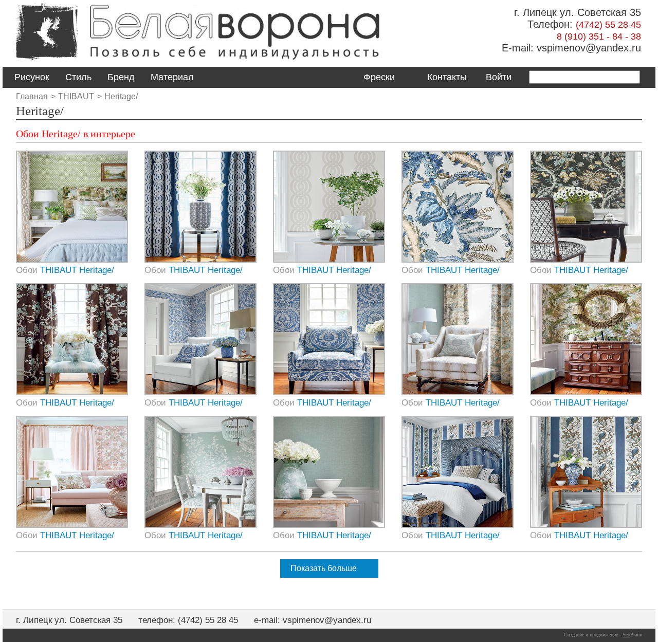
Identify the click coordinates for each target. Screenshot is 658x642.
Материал (172, 77)
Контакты (447, 77)
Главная (32, 96)
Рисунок (31, 77)
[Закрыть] (332, 341)
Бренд (121, 77)
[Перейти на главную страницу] (47, 60)
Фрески (379, 77)
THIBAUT (76, 96)
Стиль (78, 77)
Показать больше (323, 568)
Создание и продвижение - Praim (603, 634)
